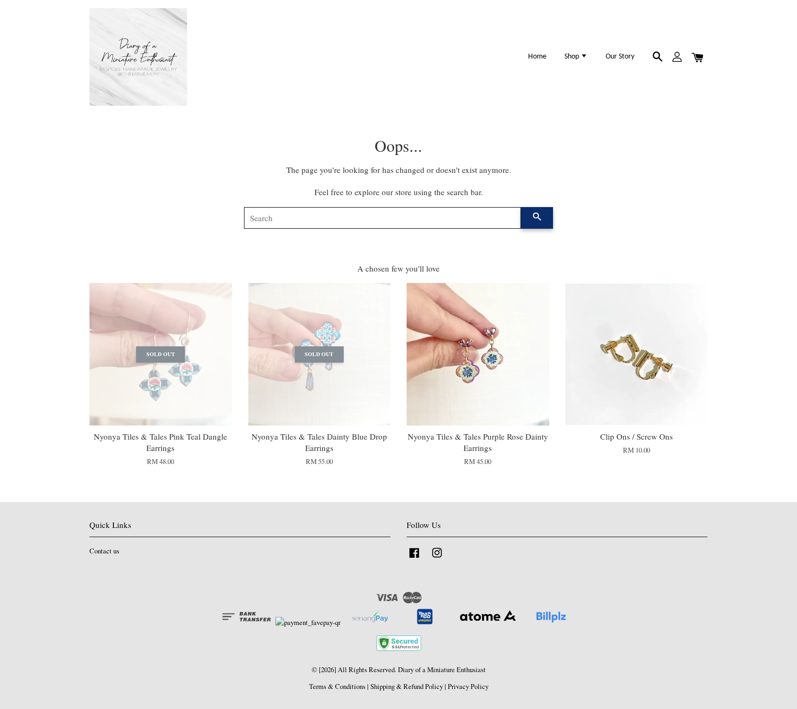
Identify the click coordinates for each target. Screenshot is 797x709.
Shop (572, 57)
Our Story (620, 57)
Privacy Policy (468, 686)
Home (537, 57)
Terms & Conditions (337, 686)
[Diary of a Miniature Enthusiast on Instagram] (437, 558)
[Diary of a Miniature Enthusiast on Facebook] (414, 558)
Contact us (104, 551)
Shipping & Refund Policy (406, 686)
